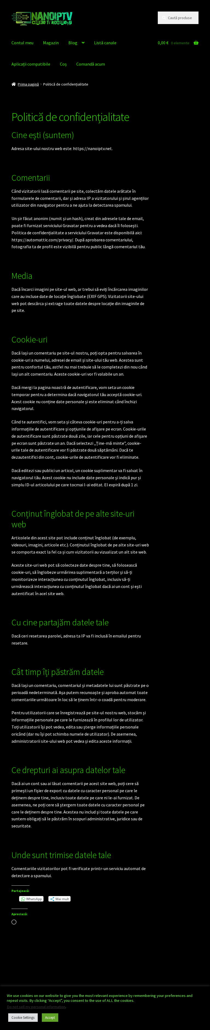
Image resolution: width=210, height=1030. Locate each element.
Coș (63, 64)
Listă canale (105, 42)
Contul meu (22, 42)
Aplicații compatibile (30, 64)
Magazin (51, 42)
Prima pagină (28, 84)
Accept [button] (50, 1017)
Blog (72, 42)
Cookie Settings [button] (22, 1017)
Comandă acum (90, 64)
